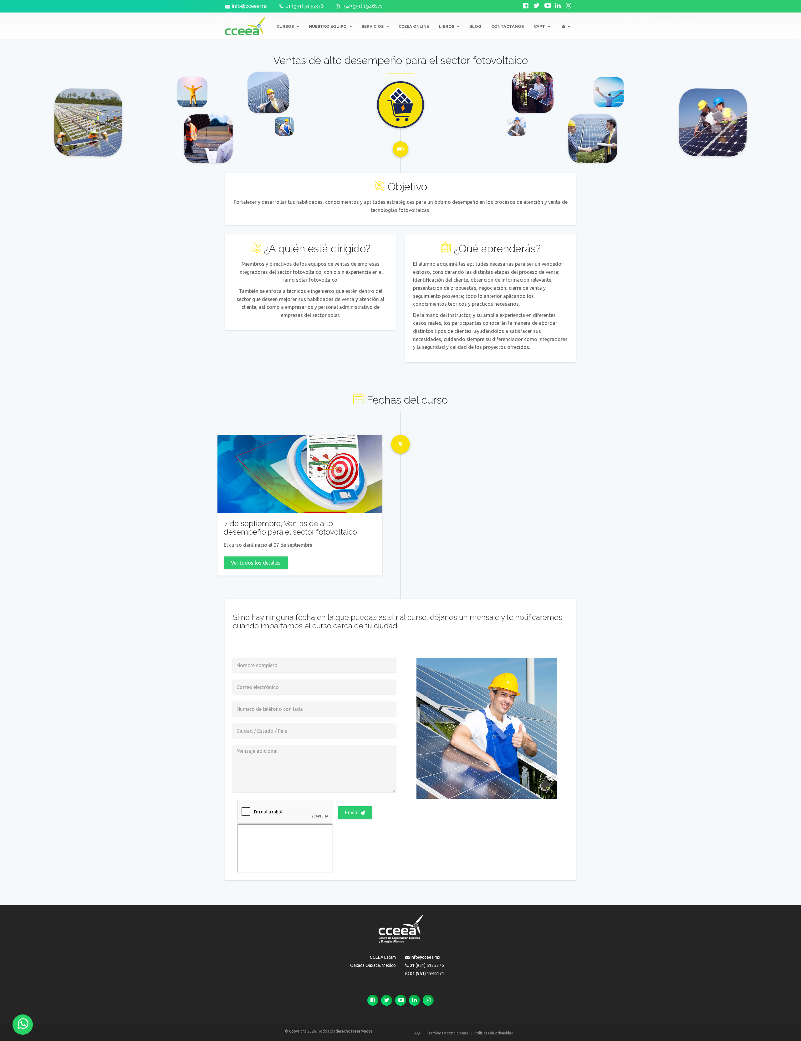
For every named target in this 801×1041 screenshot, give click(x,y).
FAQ (416, 1033)
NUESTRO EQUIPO (328, 26)
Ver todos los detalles (256, 563)
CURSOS (286, 26)
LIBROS (447, 26)
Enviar (352, 812)
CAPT (540, 26)
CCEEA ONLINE (414, 26)
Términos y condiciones (447, 1033)
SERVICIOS (373, 26)
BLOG (475, 26)
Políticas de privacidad (493, 1033)
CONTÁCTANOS (507, 26)
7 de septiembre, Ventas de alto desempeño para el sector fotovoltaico (290, 527)
